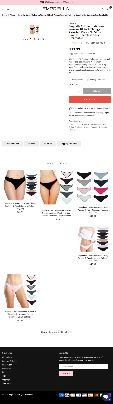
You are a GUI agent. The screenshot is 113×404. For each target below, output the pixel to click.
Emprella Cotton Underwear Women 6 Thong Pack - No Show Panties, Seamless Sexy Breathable (20, 314)
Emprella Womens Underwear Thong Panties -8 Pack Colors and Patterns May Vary (93, 258)
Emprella (72, 23)
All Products (84, 124)
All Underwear (96, 124)
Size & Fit (48, 144)
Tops (4, 376)
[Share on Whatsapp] (38, 39)
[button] (105, 396)
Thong (12, 15)
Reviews (31, 144)
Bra (3, 372)
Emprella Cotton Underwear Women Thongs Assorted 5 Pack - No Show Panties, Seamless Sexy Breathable (56, 213)
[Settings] (102, 9)
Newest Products (91, 127)
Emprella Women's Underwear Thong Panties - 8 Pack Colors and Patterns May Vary (93, 210)
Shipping (72, 54)
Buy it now (89, 99)
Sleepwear (6, 383)
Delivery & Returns (97, 80)
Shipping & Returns (68, 144)
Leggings (6, 380)
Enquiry (74, 84)
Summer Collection (10, 361)
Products (103, 127)
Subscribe (66, 373)
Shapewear (7, 365)
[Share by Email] (43, 39)
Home (4, 15)
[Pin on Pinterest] (34, 39)
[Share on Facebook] (30, 39)
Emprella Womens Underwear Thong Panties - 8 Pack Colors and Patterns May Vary (20, 206)
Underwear (6, 368)
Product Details (12, 144)
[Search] (8, 9)
